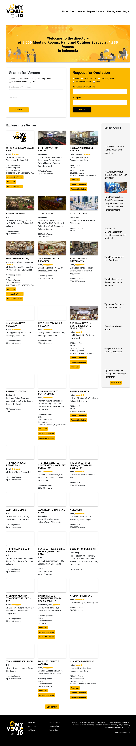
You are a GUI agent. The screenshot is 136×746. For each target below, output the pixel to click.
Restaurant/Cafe (26, 79)
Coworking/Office (44, 79)
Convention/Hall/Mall (19, 82)
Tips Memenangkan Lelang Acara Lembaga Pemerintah (115, 373)
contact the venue (14, 177)
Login (126, 11)
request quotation (14, 186)
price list (11, 182)
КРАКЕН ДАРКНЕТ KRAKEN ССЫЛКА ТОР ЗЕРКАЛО (116, 175)
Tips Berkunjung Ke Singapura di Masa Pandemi (113, 282)
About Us (31, 722)
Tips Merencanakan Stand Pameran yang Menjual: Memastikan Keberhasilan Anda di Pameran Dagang (114, 203)
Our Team (31, 730)
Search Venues (77, 11)
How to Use (53, 730)
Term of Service (54, 722)
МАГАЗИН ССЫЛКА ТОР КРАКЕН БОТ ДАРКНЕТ (114, 149)
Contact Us (31, 726)
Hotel (13, 79)
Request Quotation (96, 11)
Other (34, 82)
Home (65, 11)
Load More (116, 382)
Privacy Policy (54, 726)
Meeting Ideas (114, 11)
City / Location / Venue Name (20, 87)
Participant (13, 98)
